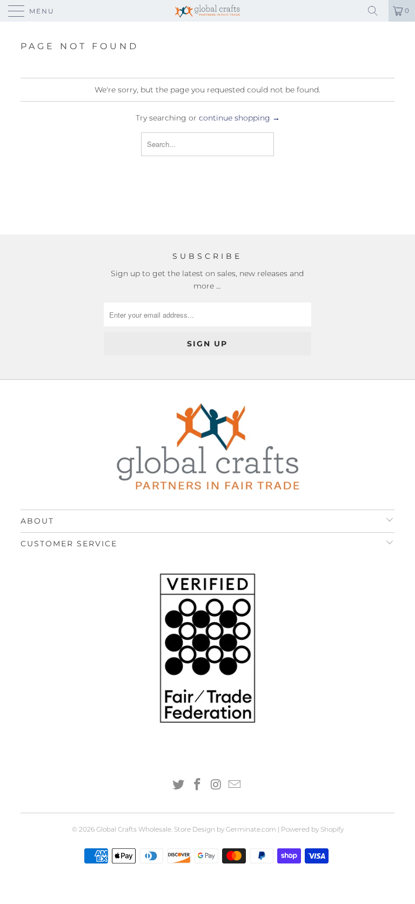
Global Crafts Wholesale (133, 829)
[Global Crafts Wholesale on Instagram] (217, 785)
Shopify (332, 829)
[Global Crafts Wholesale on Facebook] (198, 785)
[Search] (376, 11)
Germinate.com (251, 829)
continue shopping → (239, 118)
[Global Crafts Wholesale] (207, 11)
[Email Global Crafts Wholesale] (235, 785)
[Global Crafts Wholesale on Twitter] (179, 785)
